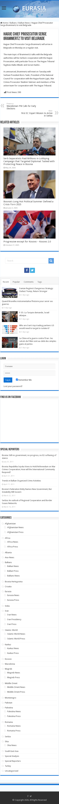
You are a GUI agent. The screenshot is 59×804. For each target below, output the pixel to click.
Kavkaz (8, 644)
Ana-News (9, 557)
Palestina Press (14, 716)
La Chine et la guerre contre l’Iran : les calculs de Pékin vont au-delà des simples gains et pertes (37, 341)
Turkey (8, 766)
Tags (39, 282)
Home (5, 23)
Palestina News (14, 711)
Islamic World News (16, 634)
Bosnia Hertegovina (13, 581)
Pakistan (8, 702)
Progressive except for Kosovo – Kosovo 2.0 (27, 241)
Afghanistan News (15, 527)
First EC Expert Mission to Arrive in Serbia (36, 113)
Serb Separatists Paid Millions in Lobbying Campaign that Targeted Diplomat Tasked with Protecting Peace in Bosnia (29, 161)
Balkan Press (13, 571)
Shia (7, 741)
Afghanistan (10, 523)
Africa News (12, 542)
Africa (7, 538)
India (7, 606)
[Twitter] (32, 270)
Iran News (12, 614)
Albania (8, 552)
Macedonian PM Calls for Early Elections (21, 106)
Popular (16, 282)
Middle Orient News (16, 687)
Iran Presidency (14, 619)
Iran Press (11, 624)
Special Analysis (12, 756)
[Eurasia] (29, 8)
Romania (9, 722)
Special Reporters (13, 761)
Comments (29, 282)
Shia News (12, 745)
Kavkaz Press (13, 653)
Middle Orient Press (16, 692)
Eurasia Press (13, 600)
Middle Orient (11, 683)
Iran (7, 611)
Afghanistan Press (15, 532)
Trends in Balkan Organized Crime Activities (21, 480)
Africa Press (12, 546)
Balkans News (13, 576)
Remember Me (25, 380)
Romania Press (13, 730)
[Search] (51, 260)
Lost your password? (13, 386)
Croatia (8, 586)
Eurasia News (13, 595)
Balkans (13, 23)
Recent (6, 282)
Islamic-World (11, 630)
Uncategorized (11, 771)
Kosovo (8, 659)
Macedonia (10, 664)
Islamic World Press (16, 638)
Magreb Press (13, 677)
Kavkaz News (13, 648)
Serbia (8, 736)
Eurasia (8, 591)
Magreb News (13, 672)
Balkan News (24, 23)
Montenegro (10, 698)
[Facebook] (26, 270)
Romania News (14, 726)
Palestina (9, 707)
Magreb (8, 669)
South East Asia (11, 751)
